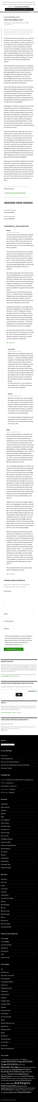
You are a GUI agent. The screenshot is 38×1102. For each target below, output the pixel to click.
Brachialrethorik (5, 978)
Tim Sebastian (23, 1090)
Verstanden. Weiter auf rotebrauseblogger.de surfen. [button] (19, 9)
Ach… (2, 969)
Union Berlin (30, 1090)
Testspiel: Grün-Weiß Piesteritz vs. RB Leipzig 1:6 (19, 779)
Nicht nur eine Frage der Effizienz (10, 762)
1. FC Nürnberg (23, 1059)
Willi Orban (13, 1092)
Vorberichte (4, 1045)
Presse (3, 1020)
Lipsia (2, 954)
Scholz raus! (4, 755)
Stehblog (3, 855)
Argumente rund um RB (7, 975)
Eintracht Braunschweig (18, 1076)
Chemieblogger (5, 941)
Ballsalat (3, 813)
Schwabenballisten (6, 927)
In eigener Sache (5, 1001)
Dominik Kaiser (6, 1076)
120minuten (4, 804)
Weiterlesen (4, 730)
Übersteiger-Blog (5, 864)
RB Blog (3, 901)
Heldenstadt (4, 948)
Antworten (11, 342)
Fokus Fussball (5, 823)
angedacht (4, 810)
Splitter (3, 1032)
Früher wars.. (4, 985)
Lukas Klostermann (6, 1080)
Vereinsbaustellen (6, 1039)
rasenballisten (5, 895)
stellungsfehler (5, 858)
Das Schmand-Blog (6, 945)
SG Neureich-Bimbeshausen (8, 845)
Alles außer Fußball (6, 768)
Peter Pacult (3, 1083)
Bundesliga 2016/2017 (22, 1069)
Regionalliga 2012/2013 (8, 1088)
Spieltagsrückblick (6, 1029)
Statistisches (4, 1036)
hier (20, 644)
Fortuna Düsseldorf (22, 1078)
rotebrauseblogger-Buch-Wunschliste (18, 675)
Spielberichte (4, 1026)
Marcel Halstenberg (16, 1080)
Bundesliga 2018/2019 (25, 1072)
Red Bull (19, 202)
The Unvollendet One (6, 758)
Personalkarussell (6, 1010)
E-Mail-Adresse (9, 621)
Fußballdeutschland (6, 988)
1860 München (21, 1064)
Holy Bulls (4, 892)
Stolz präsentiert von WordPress (8, 1099)
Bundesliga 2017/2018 (9, 1072)
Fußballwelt (4, 991)
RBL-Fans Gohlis (5, 911)
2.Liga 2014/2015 (9, 1061)
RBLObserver (4, 920)
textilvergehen (5, 861)
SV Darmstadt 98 (6, 1090)
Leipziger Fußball (5, 1004)
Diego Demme (23, 1074)
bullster (3, 885)
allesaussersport (5, 807)
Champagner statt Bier (7, 982)
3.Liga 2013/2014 (9, 1064)
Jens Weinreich (5, 829)
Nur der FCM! (5, 836)
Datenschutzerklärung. (22, 6)
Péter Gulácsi (10, 1083)
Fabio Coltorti (6, 1078)
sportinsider (4, 851)
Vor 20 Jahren (5, 1042)
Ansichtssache (5, 972)
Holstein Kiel (32, 1078)
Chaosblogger (4, 938)
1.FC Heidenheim (5, 1059)
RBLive (3, 917)
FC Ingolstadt (14, 1078)
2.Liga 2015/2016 (24, 1061)
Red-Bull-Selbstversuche (7, 1023)
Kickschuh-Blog (5, 832)
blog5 (2, 816)
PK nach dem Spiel (6, 1016)
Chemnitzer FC (4, 1074)
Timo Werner (16, 1090)
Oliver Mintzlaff (10, 202)
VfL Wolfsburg (5, 1092)
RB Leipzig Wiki (5, 904)
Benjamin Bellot (32, 1067)
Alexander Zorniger (10, 1067)
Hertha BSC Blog (5, 826)
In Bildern (3, 997)
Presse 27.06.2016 (9, 217)
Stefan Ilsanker (31, 1088)
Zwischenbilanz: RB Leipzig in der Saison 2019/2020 (15, 765)
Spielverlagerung (5, 848)
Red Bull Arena (28, 202)
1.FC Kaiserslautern (14, 1059)
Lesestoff (3, 1007)
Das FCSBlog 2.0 (5, 820)
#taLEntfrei (4, 879)
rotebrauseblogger (19, 22)
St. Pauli (25, 1088)
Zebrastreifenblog (6, 867)
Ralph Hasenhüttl (8, 1086)
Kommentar (8, 591)
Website (6, 628)
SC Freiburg (19, 1088)
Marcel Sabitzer (26, 1080)
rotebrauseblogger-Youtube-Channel (11, 712)
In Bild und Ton (5, 994)
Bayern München (24, 1067)
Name (6, 614)
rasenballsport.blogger (7, 898)
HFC (28, 1078)
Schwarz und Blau (6, 842)
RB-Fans (3, 908)
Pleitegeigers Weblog (6, 839)
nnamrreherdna (5, 957)
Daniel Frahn (13, 1074)
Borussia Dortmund (7, 1069)
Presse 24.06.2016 (10, 211)
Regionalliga (23, 1086)
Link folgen (26, 666)
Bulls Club (4, 882)
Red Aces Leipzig (5, 923)
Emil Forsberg (28, 1076)
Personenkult (4, 1013)
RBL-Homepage (5, 914)
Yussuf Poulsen (24, 1092)
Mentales (12, 789)
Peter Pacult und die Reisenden (16, 193)
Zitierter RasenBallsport (12, 17)
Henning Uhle (4, 786)
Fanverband (4, 888)
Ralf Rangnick (22, 1082)
